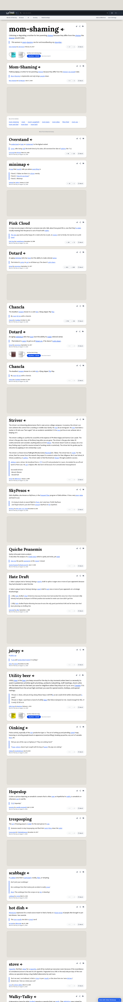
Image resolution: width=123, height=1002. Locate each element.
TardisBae (17, 320)
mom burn (24, 124)
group (60, 913)
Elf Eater (19, 153)
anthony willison (18, 985)
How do (19, 176)
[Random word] (107, 13)
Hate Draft (11, 610)
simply (31, 919)
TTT (41, 462)
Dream (57, 458)
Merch (81, 47)
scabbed (13, 878)
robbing (63, 149)
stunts (28, 660)
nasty (46, 828)
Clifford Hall (18, 923)
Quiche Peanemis (13, 565)
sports (39, 581)
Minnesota (12, 913)
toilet (30, 824)
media (30, 557)
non (31, 733)
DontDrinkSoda (19, 751)
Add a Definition (101, 18)
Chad (26, 596)
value (81, 495)
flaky (38, 878)
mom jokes (56, 122)
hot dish (11, 923)
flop (53, 312)
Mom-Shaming (13, 81)
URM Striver (18, 479)
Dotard (11, 266)
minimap (11, 182)
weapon (21, 312)
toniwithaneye (20, 241)
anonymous (18, 266)
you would (71, 72)
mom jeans (46, 122)
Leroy (12, 149)
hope (13, 747)
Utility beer (12, 706)
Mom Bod (65, 122)
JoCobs (18, 896)
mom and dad (13, 124)
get (27, 262)
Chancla (11, 320)
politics (25, 458)
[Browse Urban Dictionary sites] (11, 13)
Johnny (18, 747)
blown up (39, 341)
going (22, 262)
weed (45, 747)
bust (10, 738)
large (56, 913)
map (11, 169)
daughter (58, 42)
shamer (12, 38)
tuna (15, 919)
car (15, 655)
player (32, 173)
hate (16, 596)
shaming (30, 42)
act (13, 824)
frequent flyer (45, 495)
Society (35, 18)
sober (79, 228)
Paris (37, 502)
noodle (19, 919)
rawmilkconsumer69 (21, 807)
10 (13, 803)
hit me (19, 316)
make (49, 337)
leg (41, 892)
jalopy (10, 664)
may (56, 428)
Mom (12, 76)
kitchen (69, 978)
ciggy (37, 978)
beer (15, 680)
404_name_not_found (22, 509)
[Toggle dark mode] (116, 13)
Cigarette (12, 969)
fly (49, 505)
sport (39, 589)
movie (37, 561)
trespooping (12, 832)
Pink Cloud (11, 241)
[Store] (112, 13)
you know (25, 176)
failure (49, 443)
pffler (17, 610)
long (29, 258)
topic (22, 144)
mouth (46, 978)
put (48, 589)
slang (24, 969)
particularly (28, 878)
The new (13, 235)
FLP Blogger (21, 81)
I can (12, 660)
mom (24, 42)
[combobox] (64, 13)
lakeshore (19, 706)
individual (18, 258)
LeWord (17, 182)
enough (37, 505)
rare (17, 799)
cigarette (33, 969)
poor (77, 495)
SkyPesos (11, 509)
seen (53, 796)
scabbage (11, 896)
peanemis (27, 561)
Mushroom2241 (24, 565)
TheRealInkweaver (23, 832)
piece (34, 557)
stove (10, 985)
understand (15, 144)
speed (73, 733)
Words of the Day (12, 18)
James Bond (22, 660)
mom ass (75, 122)
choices (50, 35)
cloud (12, 237)
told (24, 149)
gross (48, 887)
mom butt (34, 124)
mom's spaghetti (33, 122)
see (48, 824)
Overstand (12, 153)
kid (37, 312)
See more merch (46, 56)
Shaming (17, 76)
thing (50, 828)
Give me (13, 561)
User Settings (112, 18)
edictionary (21, 47)
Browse (21, 18)
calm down (51, 262)
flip (50, 371)
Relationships (46, 18)
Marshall (48, 453)
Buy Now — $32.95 (34, 56)
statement (29, 144)
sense (54, 258)
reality (47, 230)
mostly (19, 169)
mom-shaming (12, 47)
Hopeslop (11, 807)
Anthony (13, 462)
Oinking (11, 751)
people (42, 76)
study (74, 453)
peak (58, 557)
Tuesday (77, 685)
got (26, 465)
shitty (12, 655)
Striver (11, 479)
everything (35, 169)
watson (16, 664)
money (55, 235)
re (76, 228)
